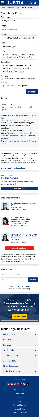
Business (7, 345)
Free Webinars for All (11, 198)
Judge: (3, 25)
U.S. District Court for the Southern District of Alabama (18, 136)
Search (32, 91)
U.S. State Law (9, 360)
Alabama (24, 133)
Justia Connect (19, 389)
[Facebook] (15, 384)
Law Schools (8, 350)
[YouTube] (11, 384)
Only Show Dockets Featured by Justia (19, 79)
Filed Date (10, 85)
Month (5, 68)
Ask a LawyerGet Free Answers (9, 176)
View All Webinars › (19, 248)
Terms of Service (19, 405)
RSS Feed (4, 107)
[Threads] (21, 384)
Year (16, 68)
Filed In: (4, 34)
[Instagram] (18, 384)
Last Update (22, 85)
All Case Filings (12, 54)
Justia (22, 379)
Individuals (8, 339)
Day (25, 65)
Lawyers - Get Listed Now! (20, 286)
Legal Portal (19, 393)
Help (19, 401)
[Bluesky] (24, 384)
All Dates (9, 65)
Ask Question (19, 188)
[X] (27, 384)
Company (19, 397)
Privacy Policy (19, 409)
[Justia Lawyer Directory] (30, 384)
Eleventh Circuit (13, 133)
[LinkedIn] (8, 384)
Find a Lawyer (7, 269)
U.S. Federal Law (10, 355)
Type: (3, 43)
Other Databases (10, 366)
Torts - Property (13, 141)
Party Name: (6, 17)
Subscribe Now (19, 316)
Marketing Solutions (12, 371)
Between (19, 65)
